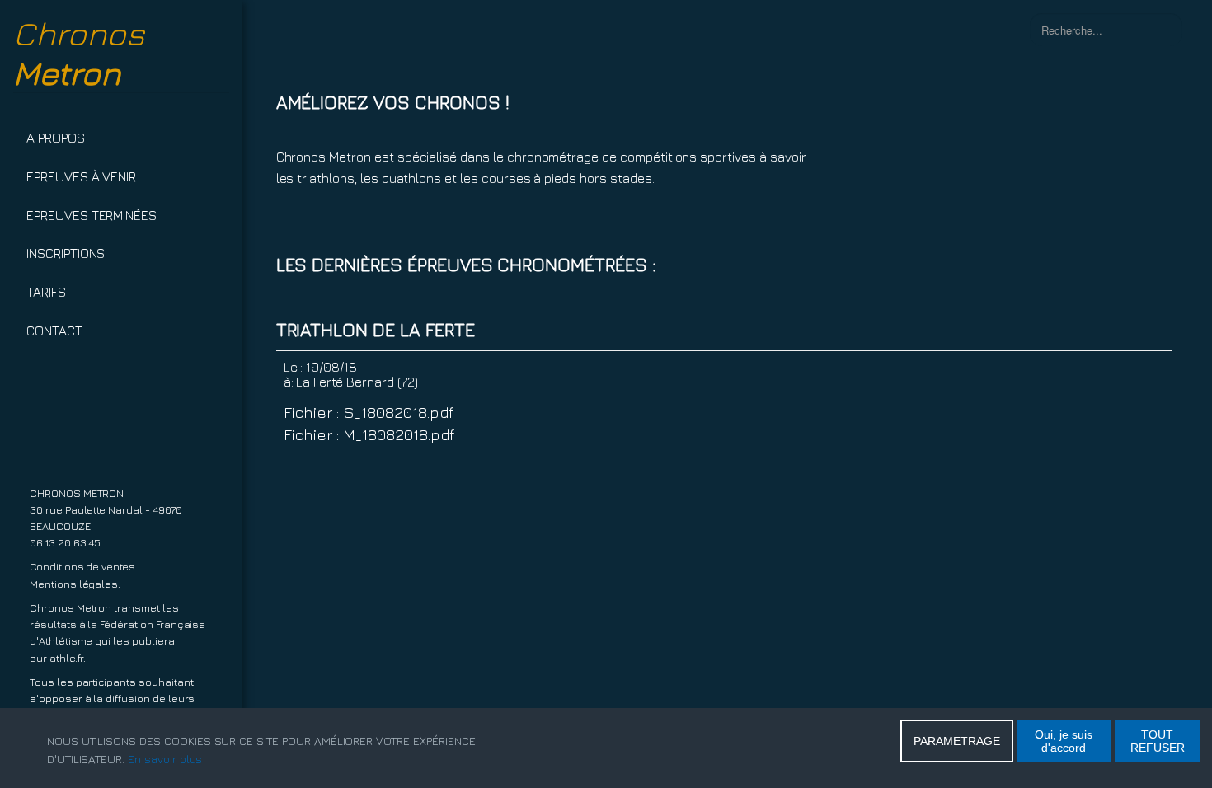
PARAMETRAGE (957, 741)
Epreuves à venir (81, 176)
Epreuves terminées (91, 215)
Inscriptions (65, 253)
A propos (55, 137)
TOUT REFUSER (1157, 741)
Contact (54, 330)
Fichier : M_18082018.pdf (369, 433)
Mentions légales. (75, 584)
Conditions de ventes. (84, 567)
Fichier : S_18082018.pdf (369, 411)
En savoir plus (165, 759)
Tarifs (46, 291)
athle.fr (66, 658)
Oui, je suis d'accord (1063, 741)
